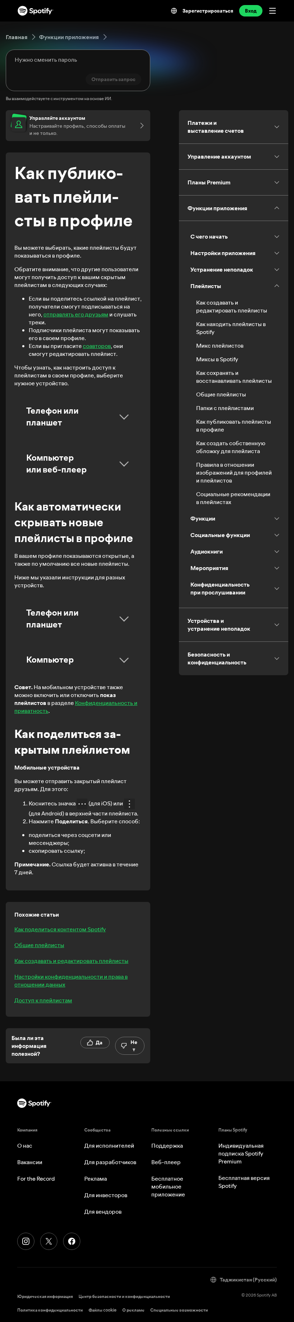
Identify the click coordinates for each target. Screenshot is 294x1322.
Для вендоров (103, 1211)
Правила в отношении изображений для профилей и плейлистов (234, 472)
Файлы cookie (103, 1310)
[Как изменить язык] (174, 11)
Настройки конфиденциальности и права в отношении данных (71, 980)
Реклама (95, 1178)
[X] (48, 1241)
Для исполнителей (109, 1145)
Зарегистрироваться (207, 10)
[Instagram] (25, 1241)
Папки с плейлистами (225, 408)
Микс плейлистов (219, 345)
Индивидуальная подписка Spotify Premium (241, 1153)
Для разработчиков (110, 1162)
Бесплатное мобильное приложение (168, 1186)
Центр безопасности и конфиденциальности (124, 1296)
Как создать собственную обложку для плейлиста (230, 447)
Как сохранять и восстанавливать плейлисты (234, 377)
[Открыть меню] (272, 10)
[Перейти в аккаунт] (139, 125)
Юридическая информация (45, 1296)
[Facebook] (71, 1241)
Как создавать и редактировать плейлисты (71, 961)
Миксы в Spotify (217, 359)
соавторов (97, 346)
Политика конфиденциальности (50, 1310)
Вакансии (29, 1162)
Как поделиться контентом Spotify (60, 929)
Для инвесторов (105, 1195)
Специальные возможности (179, 1310)
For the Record (36, 1178)
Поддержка (167, 1145)
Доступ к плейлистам (43, 1000)
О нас (24, 1145)
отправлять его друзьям (75, 314)
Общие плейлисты (39, 945)
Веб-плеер (166, 1162)
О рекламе (133, 1310)
